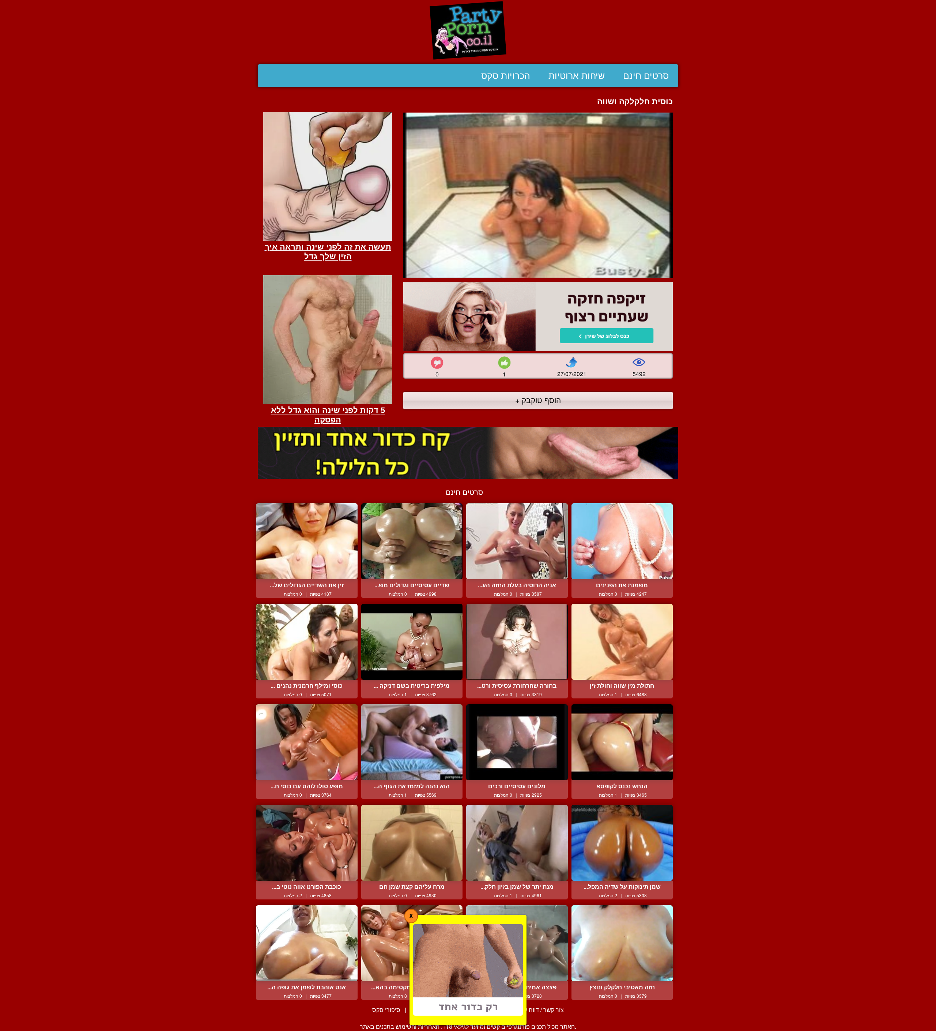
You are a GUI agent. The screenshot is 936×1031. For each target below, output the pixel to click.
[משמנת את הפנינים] (622, 541)
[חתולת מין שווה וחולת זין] (622, 642)
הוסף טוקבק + (538, 399)
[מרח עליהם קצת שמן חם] (412, 843)
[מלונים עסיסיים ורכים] (517, 742)
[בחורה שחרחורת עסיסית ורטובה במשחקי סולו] (517, 642)
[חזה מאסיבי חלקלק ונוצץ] (622, 943)
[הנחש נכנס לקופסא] (622, 742)
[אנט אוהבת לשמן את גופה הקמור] (307, 943)
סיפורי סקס (386, 1009)
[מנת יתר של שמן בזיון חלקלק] (517, 843)
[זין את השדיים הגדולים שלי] (307, 541)
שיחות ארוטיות (576, 76)
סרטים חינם (646, 76)
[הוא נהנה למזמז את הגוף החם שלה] (412, 742)
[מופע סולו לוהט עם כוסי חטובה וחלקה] (307, 742)
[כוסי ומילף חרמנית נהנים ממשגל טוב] (307, 642)
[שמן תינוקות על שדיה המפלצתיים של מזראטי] (622, 843)
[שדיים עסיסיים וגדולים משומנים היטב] (412, 541)
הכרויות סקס (505, 76)
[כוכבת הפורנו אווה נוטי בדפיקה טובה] (307, 843)
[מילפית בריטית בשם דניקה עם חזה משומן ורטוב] (412, 642)
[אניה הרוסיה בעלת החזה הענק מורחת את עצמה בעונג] (517, 541)
